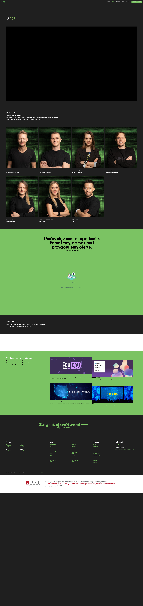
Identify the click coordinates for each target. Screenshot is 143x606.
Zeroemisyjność (96, 451)
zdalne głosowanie (75, 458)
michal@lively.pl (8, 455)
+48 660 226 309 (8, 457)
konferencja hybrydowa (54, 451)
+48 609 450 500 (8, 451)
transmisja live (74, 446)
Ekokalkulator (95, 446)
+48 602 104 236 (22, 451)
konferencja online (53, 444)
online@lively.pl (8, 445)
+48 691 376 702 (22, 446)
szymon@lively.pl (23, 450)
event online (52, 446)
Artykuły (94, 444)
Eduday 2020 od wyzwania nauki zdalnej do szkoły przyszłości (63, 375)
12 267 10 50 (7, 446)
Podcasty (95, 460)
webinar (51, 453)
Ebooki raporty (96, 453)
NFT (50, 448)
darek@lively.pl (8, 450)
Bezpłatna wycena (137, 1)
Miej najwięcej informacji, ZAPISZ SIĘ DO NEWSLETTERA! (124, 449)
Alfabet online (95, 464)
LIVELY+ (51, 455)
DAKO (93, 403)
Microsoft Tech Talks (96, 377)
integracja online (74, 455)
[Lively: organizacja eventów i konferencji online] (3, 1)
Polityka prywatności (44, 472)
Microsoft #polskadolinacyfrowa (57, 401)
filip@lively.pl (22, 445)
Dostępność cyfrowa (97, 448)
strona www (74, 444)
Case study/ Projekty (96, 455)
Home (7, 15)
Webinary (95, 462)
